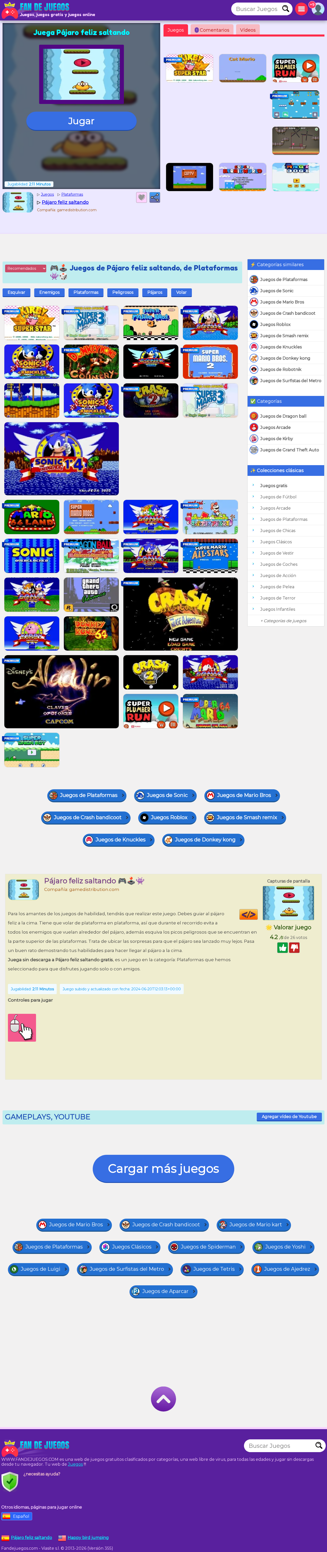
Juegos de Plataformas (283, 279)
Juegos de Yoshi (285, 1247)
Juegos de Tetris (214, 1269)
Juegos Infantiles (277, 609)
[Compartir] (154, 197)
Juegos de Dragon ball (283, 416)
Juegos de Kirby (276, 438)
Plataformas (86, 292)
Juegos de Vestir (277, 553)
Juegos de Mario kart (255, 1224)
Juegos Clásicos (276, 541)
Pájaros (154, 292)
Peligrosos (122, 292)
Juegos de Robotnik (280, 369)
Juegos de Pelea (277, 586)
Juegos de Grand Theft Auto (289, 450)
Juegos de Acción (278, 575)
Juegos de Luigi (40, 1269)
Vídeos (248, 30)
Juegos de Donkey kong (285, 358)
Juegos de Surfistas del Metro (290, 380)
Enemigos (49, 292)
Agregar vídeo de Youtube (289, 1116)
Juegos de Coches (278, 564)
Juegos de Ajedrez (287, 1269)
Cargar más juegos (163, 1168)
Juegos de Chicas (277, 530)
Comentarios (212, 30)
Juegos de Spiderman (208, 1247)
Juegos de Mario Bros (282, 302)
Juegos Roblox (275, 324)
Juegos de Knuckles (281, 347)
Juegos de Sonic (277, 290)
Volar (181, 292)
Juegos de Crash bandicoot (288, 313)
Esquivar (16, 292)
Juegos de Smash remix (284, 335)
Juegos (176, 30)
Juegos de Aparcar (165, 1291)
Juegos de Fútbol (278, 497)
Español (21, 1516)
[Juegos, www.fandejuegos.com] (35, 10)
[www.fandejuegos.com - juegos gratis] (35, 1448)
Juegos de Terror (278, 598)
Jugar (81, 120)
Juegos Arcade (275, 427)
